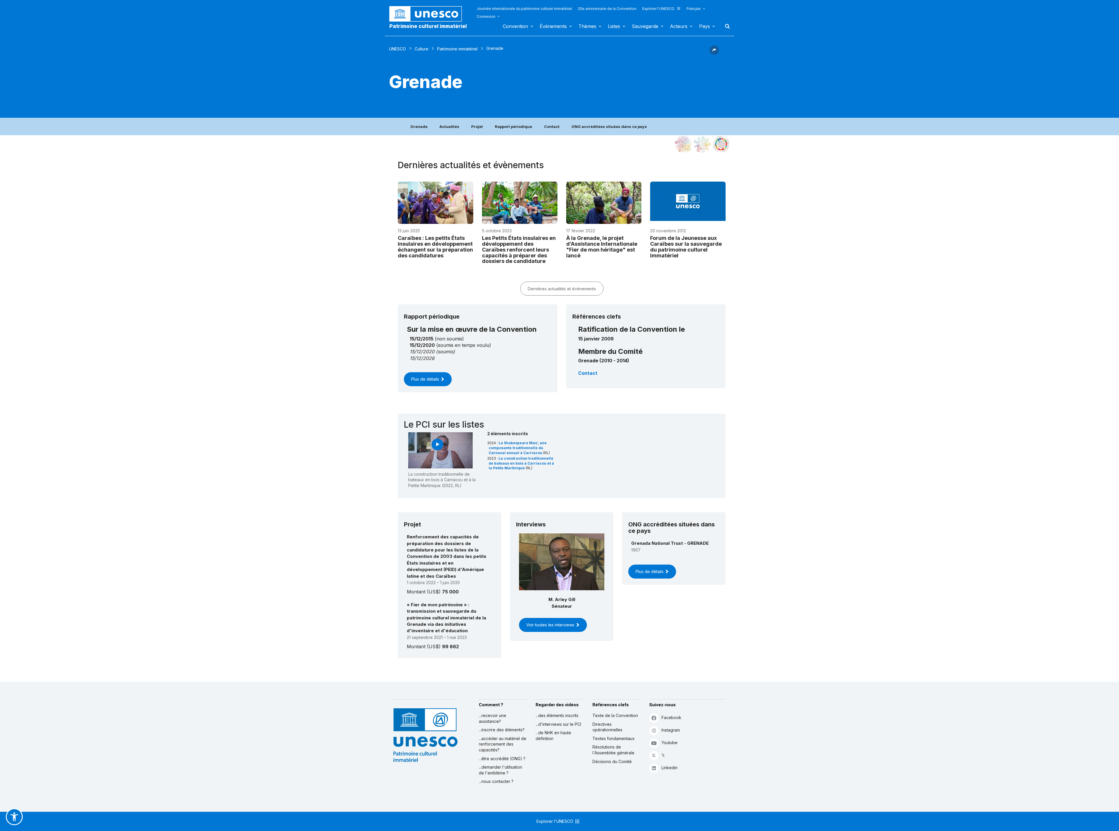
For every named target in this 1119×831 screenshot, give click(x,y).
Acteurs (678, 26)
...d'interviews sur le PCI (558, 724)
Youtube (669, 742)
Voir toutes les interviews (551, 624)
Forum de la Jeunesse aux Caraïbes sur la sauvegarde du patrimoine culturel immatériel (686, 246)
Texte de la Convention (615, 715)
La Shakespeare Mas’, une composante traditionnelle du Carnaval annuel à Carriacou (518, 448)
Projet (477, 126)
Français (694, 8)
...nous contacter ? (496, 781)
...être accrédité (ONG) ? (502, 758)
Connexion (486, 16)
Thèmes (587, 26)
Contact (552, 126)
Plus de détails (425, 379)
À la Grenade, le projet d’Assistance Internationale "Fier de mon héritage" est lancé (601, 246)
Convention (515, 26)
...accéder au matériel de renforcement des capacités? (502, 744)
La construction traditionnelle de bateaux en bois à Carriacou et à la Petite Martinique (521, 463)
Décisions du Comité (612, 761)
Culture (421, 48)
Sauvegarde (645, 26)
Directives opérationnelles (607, 727)
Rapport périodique (513, 126)
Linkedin (669, 767)
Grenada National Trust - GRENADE (670, 543)
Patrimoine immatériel (457, 48)
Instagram (670, 730)
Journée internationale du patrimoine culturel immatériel (524, 8)
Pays (704, 26)
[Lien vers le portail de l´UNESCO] (428, 14)
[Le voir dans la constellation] (683, 144)
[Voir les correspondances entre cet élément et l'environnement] (702, 144)
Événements (553, 26)
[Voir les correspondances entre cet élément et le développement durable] (721, 144)
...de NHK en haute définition (553, 735)
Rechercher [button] (726, 26)
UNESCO (397, 48)
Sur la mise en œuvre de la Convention (472, 329)
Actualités (449, 126)
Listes (614, 26)
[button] (714, 53)
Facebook (671, 717)
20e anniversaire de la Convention (607, 8)
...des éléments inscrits (557, 715)
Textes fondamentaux (613, 738)
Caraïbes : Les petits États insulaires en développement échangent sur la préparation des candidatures (435, 246)
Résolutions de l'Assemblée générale (613, 749)
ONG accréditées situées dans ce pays (609, 126)
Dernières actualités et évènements (562, 288)
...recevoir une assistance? (492, 718)
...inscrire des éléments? (502, 729)
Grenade (418, 126)
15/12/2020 (422, 351)
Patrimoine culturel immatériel (428, 26)
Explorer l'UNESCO (658, 8)
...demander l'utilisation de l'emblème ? (500, 770)
